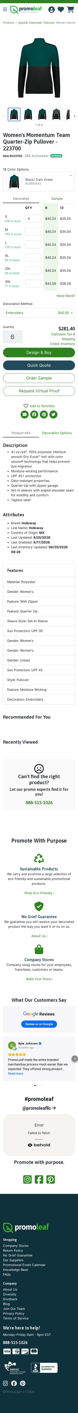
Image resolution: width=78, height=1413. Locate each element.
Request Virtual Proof (39, 390)
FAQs (7, 1274)
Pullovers (48, 22)
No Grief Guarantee (39, 916)
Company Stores (39, 959)
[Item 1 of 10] (38, 114)
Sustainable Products (39, 869)
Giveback (10, 1299)
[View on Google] (12, 1046)
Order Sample (39, 378)
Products (8, 22)
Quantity (8, 327)
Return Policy (13, 1250)
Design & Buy (39, 352)
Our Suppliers (13, 1260)
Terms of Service (16, 1318)
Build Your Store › (40, 979)
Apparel (23, 22)
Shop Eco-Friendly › (40, 893)
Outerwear (35, 22)
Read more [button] (15, 1073)
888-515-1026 (39, 802)
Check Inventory (62, 344)
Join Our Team (14, 1309)
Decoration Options (57, 433)
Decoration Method (17, 304)
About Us (10, 1289)
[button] (6, 9)
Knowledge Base (15, 1270)
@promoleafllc (37, 1108)
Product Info (21, 433)
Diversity (9, 1294)
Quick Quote (39, 365)
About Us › (40, 936)
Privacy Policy (13, 1313)
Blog (6, 1304)
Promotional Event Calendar (24, 1265)
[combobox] (39, 181)
